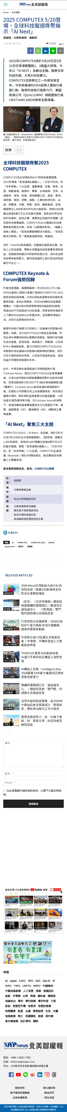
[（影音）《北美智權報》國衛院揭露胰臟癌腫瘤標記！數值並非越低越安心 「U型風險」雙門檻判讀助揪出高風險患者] (11, 605)
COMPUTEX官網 (44, 468)
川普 (53, 1000)
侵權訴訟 (48, 990)
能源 (40, 1015)
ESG (38, 980)
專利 (20, 1000)
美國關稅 (30, 1015)
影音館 (7, 609)
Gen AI (46, 980)
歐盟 (20, 1010)
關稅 (35, 1020)
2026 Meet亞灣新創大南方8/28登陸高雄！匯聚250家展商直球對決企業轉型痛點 (41, 589)
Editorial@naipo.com (23, 1061)
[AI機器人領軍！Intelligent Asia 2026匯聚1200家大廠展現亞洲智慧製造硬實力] (11, 672)
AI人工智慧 (9, 660)
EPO (30, 980)
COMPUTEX (22, 542)
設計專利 (25, 1020)
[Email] (60, 50)
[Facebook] (30, 50)
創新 (7, 995)
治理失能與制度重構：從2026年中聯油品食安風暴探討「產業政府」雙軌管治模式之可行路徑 (42, 704)
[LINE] (53, 50)
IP (54, 980)
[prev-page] (5, 733)
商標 (32, 995)
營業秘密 (38, 1010)
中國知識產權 (13, 990)
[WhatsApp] (38, 50)
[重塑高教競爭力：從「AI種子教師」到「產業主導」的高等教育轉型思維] (11, 720)
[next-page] (10, 733)
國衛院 (52, 995)
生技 (48, 1010)
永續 (28, 1010)
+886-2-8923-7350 (21, 1057)
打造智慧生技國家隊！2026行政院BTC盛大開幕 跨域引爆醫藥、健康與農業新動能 (42, 625)
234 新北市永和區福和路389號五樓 (29, 1065)
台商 (25, 995)
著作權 (49, 1015)
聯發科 (21, 546)
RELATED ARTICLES (19, 575)
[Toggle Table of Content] (16, 150)
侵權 (38, 990)
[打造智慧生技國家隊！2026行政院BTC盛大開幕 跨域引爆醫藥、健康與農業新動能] (11, 624)
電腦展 (30, 546)
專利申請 (43, 1000)
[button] (5, 4)
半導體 (16, 995)
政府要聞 (8, 708)
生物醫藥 (8, 628)
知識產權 (10, 1015)
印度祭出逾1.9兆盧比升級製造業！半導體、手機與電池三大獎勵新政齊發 (41, 641)
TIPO (17, 985)
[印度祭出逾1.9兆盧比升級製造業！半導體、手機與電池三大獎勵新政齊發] (11, 640)
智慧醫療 (10, 1010)
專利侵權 (30, 1000)
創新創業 (8, 593)
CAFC (22, 980)
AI (13, 542)
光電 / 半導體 (10, 644)
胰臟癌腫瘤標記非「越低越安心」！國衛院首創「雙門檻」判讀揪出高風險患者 (41, 688)
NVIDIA (51, 542)
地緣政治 (10, 1000)
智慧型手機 (19, 1005)
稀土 (20, 1015)
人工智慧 (28, 990)
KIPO (8, 985)
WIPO (36, 985)
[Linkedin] (45, 50)
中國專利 (48, 985)
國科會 (42, 995)
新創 (7, 1005)
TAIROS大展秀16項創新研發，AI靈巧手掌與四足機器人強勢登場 (41, 657)
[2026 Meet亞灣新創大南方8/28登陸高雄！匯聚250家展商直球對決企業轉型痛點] (11, 589)
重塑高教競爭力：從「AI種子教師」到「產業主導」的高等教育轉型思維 (41, 720)
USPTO (26, 985)
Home (6, 12)
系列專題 (16, 12)
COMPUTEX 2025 (38, 542)
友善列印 (13, 532)
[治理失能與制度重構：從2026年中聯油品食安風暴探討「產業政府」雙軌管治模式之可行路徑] (11, 704)
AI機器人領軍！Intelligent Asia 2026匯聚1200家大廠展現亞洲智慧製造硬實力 (42, 673)
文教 (6, 724)
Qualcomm (10, 546)
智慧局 (32, 1005)
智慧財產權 (44, 1005)
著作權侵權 (11, 1020)
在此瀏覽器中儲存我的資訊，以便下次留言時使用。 (32, 792)
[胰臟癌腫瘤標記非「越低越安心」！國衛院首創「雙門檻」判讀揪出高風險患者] (11, 688)
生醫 (55, 1010)
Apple (13, 980)
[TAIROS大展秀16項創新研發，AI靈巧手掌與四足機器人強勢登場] (11, 656)
